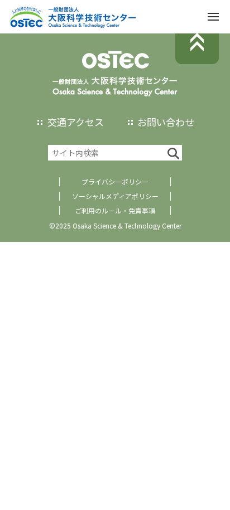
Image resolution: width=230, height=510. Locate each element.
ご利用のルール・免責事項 (115, 210)
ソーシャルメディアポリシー (115, 196)
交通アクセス (75, 122)
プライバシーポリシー (115, 181)
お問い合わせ (165, 122)
